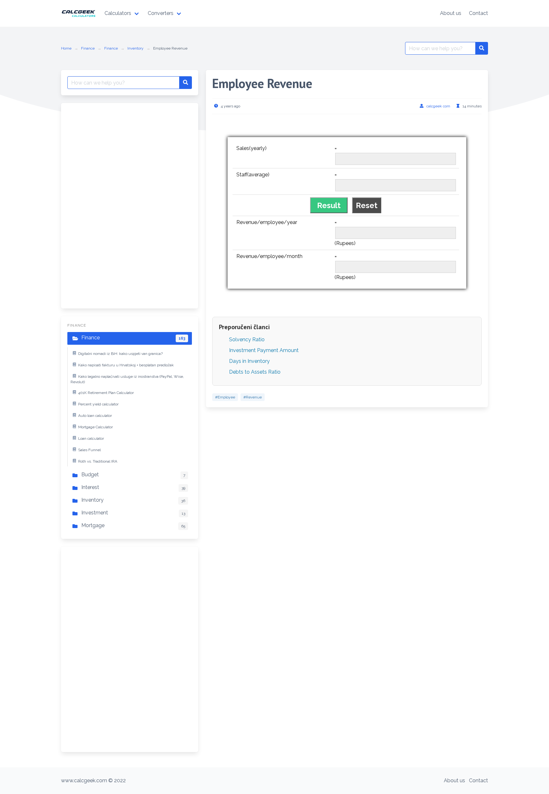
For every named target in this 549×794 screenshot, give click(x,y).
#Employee (225, 397)
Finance (88, 48)
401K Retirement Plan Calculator (106, 392)
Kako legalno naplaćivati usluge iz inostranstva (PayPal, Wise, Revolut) (127, 379)
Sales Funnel (89, 450)
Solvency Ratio (247, 339)
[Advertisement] (115, 204)
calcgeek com (438, 106)
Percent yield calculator (98, 404)
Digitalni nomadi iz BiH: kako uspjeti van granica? (120, 353)
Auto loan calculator (95, 415)
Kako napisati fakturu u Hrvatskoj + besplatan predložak (126, 365)
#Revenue (252, 397)
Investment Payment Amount (264, 350)
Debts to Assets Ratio (255, 372)
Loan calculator (91, 438)
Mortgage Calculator (95, 427)
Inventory (135, 48)
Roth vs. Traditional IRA (97, 461)
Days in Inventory (249, 361)
